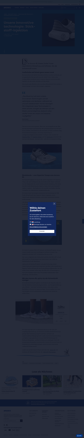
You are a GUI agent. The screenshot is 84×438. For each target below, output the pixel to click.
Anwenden (42, 231)
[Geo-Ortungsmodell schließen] (54, 204)
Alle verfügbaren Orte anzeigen (38, 226)
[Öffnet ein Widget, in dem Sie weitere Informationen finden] (79, 435)
